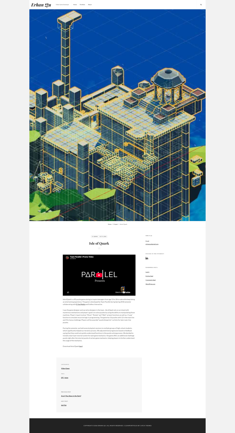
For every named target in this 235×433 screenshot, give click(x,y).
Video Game (65, 368)
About (90, 4)
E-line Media (80, 304)
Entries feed (149, 276)
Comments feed (151, 280)
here (80, 346)
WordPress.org (150, 284)
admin (96, 236)
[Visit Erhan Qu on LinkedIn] (147, 259)
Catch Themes (145, 425)
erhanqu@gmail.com (152, 244)
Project (116, 224)
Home (75, 4)
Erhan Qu (41, 5)
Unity (66, 378)
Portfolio (82, 4)
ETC (62, 378)
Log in (147, 272)
